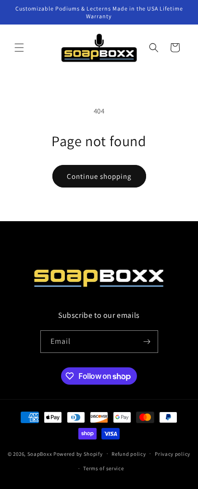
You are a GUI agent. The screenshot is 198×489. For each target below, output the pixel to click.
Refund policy (128, 454)
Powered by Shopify (78, 453)
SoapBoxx (39, 453)
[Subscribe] (147, 341)
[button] (19, 47)
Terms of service (103, 468)
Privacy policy (172, 454)
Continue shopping (99, 176)
